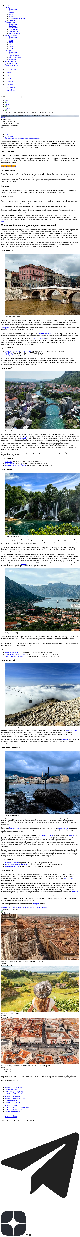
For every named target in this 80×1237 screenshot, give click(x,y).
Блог (6, 100)
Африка (12, 20)
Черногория (42, 907)
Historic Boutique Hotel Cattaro (15, 656)
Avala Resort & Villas (12, 866)
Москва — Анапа (11, 1106)
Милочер (72, 835)
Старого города (69, 878)
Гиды (7, 7)
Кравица (4, 540)
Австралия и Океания (17, 18)
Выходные (13, 39)
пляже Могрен (63, 828)
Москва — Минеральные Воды (16, 1098)
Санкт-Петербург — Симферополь (17, 1107)
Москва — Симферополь (14, 1087)
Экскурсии (11, 87)
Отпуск (11, 48)
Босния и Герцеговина (9, 907)
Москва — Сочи (11, 1089)
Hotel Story (9, 353)
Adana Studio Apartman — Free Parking (18, 351)
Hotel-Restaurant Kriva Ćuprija (15, 465)
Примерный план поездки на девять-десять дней (22, 138)
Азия (11, 14)
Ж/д (9, 75)
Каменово (20, 841)
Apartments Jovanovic (12, 652)
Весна (11, 41)
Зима (11, 46)
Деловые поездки (15, 33)
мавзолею (75, 891)
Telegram (36, 904)
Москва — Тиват (11, 1117)
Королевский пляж (46, 835)
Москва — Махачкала (13, 1111)
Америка (12, 16)
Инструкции (13, 28)
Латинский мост (45, 333)
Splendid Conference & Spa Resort (16, 864)
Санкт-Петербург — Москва (15, 1115)
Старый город (14, 828)
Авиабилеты (12, 69)
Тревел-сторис (14, 56)
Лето (11, 43)
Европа (11, 13)
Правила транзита (11, 65)
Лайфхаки (12, 26)
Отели (10, 72)
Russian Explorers (15, 57)
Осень (11, 44)
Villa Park (8, 462)
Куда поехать (12, 93)
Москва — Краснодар (13, 1096)
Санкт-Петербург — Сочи (14, 1109)
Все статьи (13, 9)
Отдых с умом (10, 22)
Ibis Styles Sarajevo (11, 355)
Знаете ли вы (13, 31)
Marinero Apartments (12, 863)
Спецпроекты (12, 84)
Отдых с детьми (15, 29)
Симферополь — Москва (14, 1091)
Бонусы (10, 81)
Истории (8, 50)
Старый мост (24, 438)
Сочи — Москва (11, 1100)
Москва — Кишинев (12, 1102)
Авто (9, 78)
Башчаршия (5, 328)
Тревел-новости (10, 61)
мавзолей (64, 739)
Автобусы (11, 90)
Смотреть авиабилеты (8, 166)
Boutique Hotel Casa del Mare (15, 654)
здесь (2, 221)
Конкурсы (12, 59)
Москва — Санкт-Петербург (15, 1093)
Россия (11, 11)
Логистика (9, 136)
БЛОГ (7, 5)
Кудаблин (12, 54)
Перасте (23, 564)
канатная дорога (71, 730)
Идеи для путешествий (13, 35)
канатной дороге (39, 338)
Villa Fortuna (9, 463)
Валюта (8, 134)
